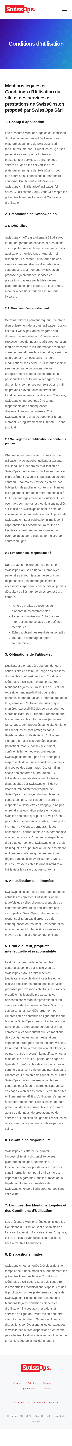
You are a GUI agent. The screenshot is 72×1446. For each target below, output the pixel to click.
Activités (32, 1383)
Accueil (17, 1383)
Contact (46, 1388)
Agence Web (28, 1388)
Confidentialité (21, 1402)
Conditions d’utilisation (46, 1402)
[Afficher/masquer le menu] (64, 9)
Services (47, 1383)
